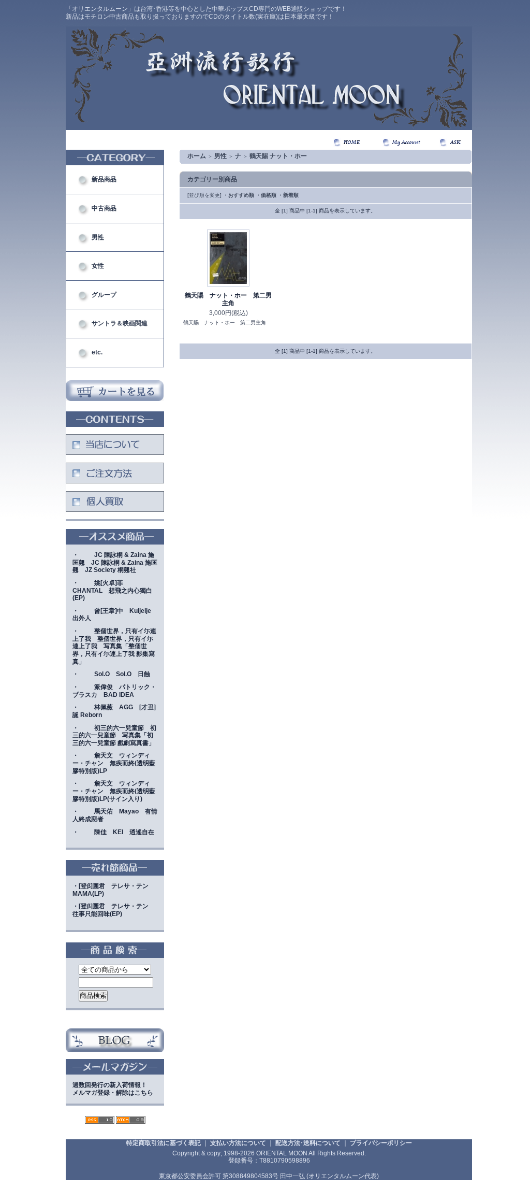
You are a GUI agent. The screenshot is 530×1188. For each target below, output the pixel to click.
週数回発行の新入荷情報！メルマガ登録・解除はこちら (112, 1088)
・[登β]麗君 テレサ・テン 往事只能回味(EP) (113, 910)
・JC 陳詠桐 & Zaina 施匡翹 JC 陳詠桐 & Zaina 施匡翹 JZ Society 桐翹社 (114, 562)
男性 (98, 237)
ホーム (196, 156)
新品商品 (104, 179)
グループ (104, 294)
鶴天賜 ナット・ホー (278, 156)
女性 (98, 265)
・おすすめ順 (238, 195)
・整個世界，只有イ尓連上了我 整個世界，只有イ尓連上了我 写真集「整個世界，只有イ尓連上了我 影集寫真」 (114, 646)
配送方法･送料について (308, 1143)
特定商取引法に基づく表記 (163, 1143)
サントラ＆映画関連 (120, 323)
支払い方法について (238, 1143)
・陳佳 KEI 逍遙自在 (113, 832)
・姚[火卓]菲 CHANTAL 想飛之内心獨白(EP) (112, 590)
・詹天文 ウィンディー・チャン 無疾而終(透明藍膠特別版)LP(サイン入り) (113, 791)
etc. (97, 352)
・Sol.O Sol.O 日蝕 (111, 674)
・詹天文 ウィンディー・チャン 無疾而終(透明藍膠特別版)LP (113, 763)
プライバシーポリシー (381, 1143)
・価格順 (266, 195)
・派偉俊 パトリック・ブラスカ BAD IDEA (114, 690)
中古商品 (104, 208)
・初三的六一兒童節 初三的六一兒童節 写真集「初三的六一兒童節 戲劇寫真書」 (114, 735)
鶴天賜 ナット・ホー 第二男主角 (228, 299)
